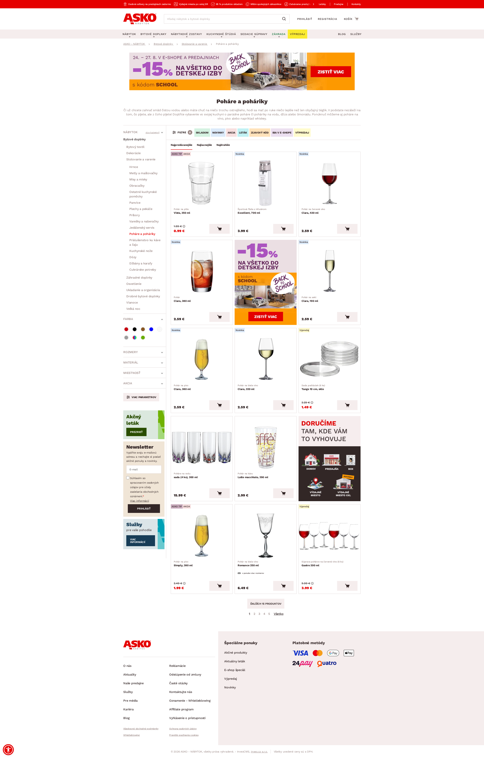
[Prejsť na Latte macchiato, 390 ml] (265, 447)
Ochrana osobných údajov (182, 728)
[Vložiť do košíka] (219, 229)
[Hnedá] (143, 329)
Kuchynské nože (141, 251)
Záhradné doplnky (139, 277)
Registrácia (327, 18)
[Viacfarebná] (134, 337)
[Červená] (126, 329)
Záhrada (278, 34)
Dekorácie (133, 153)
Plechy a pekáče (140, 209)
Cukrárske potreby (142, 269)
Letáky (322, 4)
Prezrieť (136, 431)
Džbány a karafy (140, 263)
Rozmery (130, 352)
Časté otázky (178, 683)
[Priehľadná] (159, 329)
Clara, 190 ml (310, 299)
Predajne (338, 4)
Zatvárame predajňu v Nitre (304, 4)
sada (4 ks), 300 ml (186, 475)
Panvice (134, 202)
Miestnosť (131, 373)
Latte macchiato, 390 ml (253, 475)
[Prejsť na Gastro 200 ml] (329, 535)
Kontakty (356, 4)
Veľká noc (133, 309)
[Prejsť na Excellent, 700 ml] (265, 183)
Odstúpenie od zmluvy (185, 674)
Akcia (127, 383)
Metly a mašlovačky (143, 173)
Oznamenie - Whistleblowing (190, 700)
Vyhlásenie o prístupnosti (187, 718)
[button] (8, 749)
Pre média (130, 700)
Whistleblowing (131, 735)
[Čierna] (134, 329)
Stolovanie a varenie (140, 159)
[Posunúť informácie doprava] (310, 4)
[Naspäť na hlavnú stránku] (139, 19)
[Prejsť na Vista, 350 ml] (202, 183)
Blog (342, 34)
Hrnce (133, 167)
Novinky (230, 687)
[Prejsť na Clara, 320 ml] (265, 359)
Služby (355, 34)
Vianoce (132, 302)
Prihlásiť (304, 18)
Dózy (132, 257)
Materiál (130, 362)
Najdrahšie (223, 144)
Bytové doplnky (134, 139)
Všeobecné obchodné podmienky (140, 728)
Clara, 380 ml (182, 299)
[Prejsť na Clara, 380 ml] (202, 271)
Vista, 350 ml (182, 211)
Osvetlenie (133, 284)
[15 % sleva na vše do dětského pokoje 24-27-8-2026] (242, 89)
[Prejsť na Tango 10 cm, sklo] (329, 359)
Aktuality (129, 674)
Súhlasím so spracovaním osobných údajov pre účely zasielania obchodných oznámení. (144, 487)
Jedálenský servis (141, 227)
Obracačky (136, 185)
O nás (127, 666)
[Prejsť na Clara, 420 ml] (329, 183)
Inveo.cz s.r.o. (259, 751)
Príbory (134, 215)
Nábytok (130, 132)
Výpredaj (230, 678)
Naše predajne (133, 683)
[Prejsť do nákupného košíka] (351, 18)
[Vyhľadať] (285, 19)
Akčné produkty (235, 652)
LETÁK (243, 132)
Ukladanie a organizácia (143, 290)
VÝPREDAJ (302, 132)
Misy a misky (138, 179)
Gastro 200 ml (322, 563)
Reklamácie (177, 666)
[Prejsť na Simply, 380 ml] (202, 535)
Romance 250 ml (248, 563)
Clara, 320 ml (248, 387)
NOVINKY (218, 132)
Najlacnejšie (204, 144)
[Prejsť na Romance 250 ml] (265, 535)
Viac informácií (139, 500)
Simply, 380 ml (183, 563)
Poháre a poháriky (142, 234)
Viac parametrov (144, 397)
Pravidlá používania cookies (183, 735)
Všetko (279, 614)
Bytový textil (135, 147)
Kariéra (128, 709)
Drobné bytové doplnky (143, 296)
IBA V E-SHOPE (282, 132)
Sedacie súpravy (253, 34)
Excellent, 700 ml (252, 211)
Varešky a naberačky (143, 221)
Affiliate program (181, 709)
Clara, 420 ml (313, 211)
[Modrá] (151, 329)
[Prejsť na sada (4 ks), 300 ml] (202, 447)
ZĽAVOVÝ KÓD (260, 132)
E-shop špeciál (234, 670)
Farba (128, 319)
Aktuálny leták (234, 661)
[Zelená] (143, 337)
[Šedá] (126, 337)
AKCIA (231, 132)
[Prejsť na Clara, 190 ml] (329, 271)
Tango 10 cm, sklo (313, 387)
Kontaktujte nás (180, 692)
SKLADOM (202, 132)
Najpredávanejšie (181, 144)
